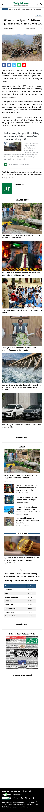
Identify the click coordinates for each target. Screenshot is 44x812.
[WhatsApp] (19, 65)
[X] (14, 65)
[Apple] (33, 798)
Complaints (6, 794)
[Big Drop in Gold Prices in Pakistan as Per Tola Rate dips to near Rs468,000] (22, 546)
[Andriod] (29, 798)
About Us (5, 791)
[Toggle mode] (38, 4)
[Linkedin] (25, 798)
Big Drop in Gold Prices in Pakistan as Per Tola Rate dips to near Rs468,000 (21, 559)
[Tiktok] (18, 798)
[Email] (24, 65)
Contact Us (15, 791)
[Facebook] (4, 65)
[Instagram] (14, 798)
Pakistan (39, 15)
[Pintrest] (22, 798)
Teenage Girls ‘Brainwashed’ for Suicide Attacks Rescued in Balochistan (19, 348)
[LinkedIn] (9, 65)
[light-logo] (21, 3)
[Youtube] (10, 798)
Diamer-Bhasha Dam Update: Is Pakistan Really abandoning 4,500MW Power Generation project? (22, 387)
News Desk (8, 28)
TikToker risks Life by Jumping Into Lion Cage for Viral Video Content (21, 236)
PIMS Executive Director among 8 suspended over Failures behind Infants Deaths (21, 274)
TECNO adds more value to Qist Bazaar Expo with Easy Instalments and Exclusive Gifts (28, 509)
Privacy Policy (27, 791)
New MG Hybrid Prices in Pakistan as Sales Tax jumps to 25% (21, 426)
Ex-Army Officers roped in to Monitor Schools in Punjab (22, 311)
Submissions (17, 794)
